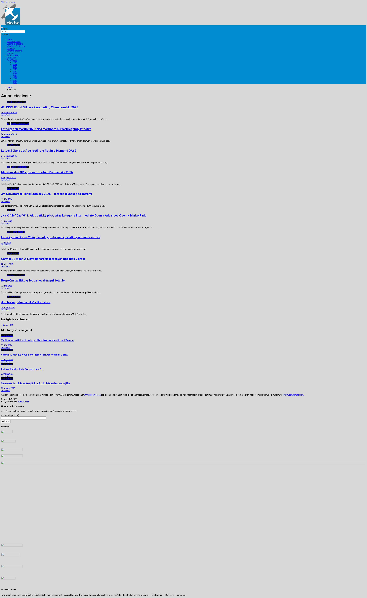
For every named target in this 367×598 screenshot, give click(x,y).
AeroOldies (12, 60)
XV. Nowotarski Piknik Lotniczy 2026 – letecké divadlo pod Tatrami (46, 194)
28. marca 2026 (8, 307)
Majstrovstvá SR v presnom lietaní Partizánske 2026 (37, 172)
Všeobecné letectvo (16, 46)
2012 (15, 78)
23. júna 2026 (7, 264)
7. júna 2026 (6, 286)
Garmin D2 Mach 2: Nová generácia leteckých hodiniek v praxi (43, 259)
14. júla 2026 (6, 221)
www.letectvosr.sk (92, 395)
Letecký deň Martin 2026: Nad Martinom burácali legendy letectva (46, 129)
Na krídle (11, 210)
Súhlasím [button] (169, 595)
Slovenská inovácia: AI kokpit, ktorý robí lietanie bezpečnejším (35, 383)
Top (24, 102)
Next (11, 325)
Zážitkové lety (13, 55)
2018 (15, 64)
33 (7, 325)
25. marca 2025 (8, 388)
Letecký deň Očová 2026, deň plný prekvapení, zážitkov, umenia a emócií (50, 237)
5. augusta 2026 (8, 177)
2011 (15, 80)
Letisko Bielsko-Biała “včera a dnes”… (22, 369)
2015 (15, 71)
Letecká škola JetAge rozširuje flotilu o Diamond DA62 (38, 150)
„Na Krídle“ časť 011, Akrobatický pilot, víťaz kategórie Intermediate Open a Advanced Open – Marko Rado (74, 215)
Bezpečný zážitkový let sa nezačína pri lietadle (33, 280)
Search (4, 29)
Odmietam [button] (181, 595)
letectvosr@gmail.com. (293, 395)
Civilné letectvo (14, 41)
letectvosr (5, 115)
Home (9, 39)
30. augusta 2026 (9, 112)
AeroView (11, 58)
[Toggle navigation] (2, 27)
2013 (15, 76)
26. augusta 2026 (9, 134)
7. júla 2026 (6, 242)
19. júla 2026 (6, 199)
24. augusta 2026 (9, 156)
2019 (15, 62)
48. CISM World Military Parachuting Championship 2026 (39, 107)
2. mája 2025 (7, 374)
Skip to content (8, 2)
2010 (15, 83)
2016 (15, 69)
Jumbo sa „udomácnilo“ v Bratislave (25, 302)
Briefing (10, 53)
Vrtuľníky (11, 48)
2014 (15, 74)
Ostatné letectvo (14, 51)
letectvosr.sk (23, 401)
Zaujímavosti (13, 188)
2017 (15, 67)
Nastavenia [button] (157, 595)
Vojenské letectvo (15, 44)
